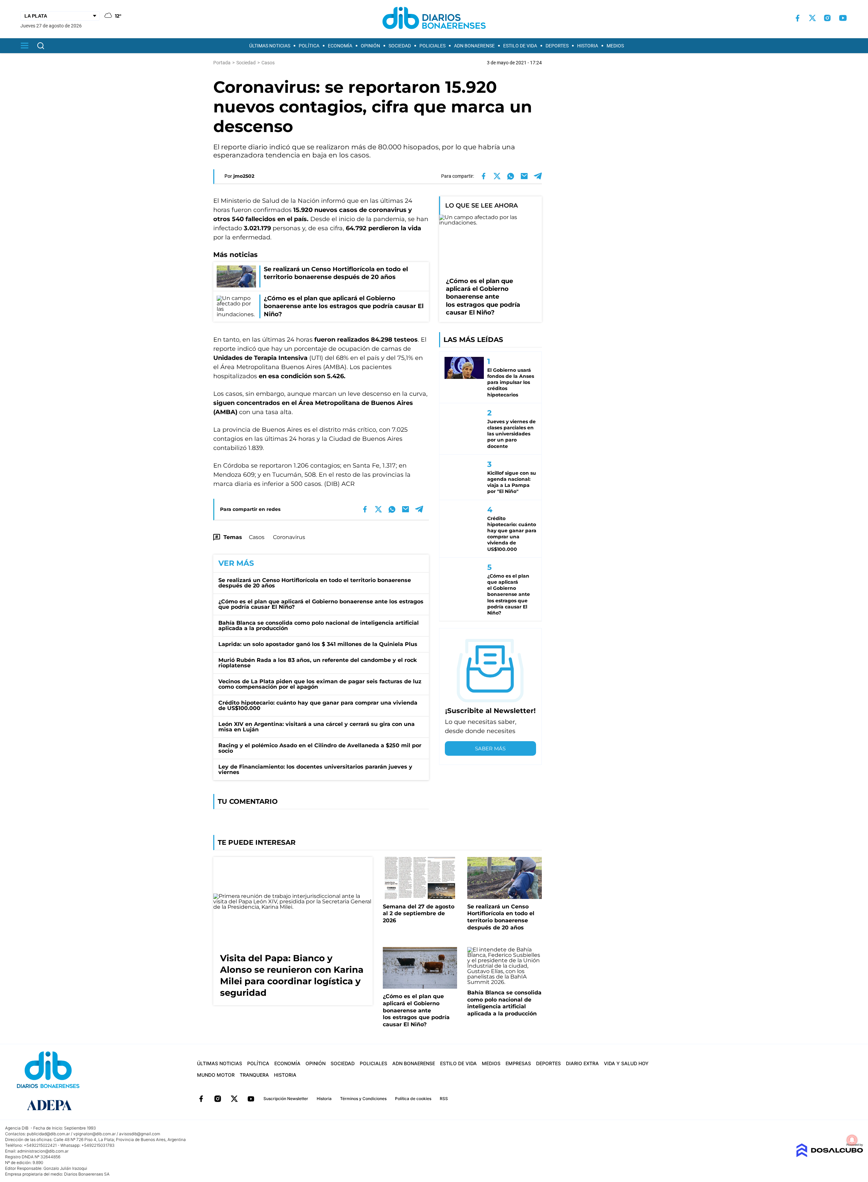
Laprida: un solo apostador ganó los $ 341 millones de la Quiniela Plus (317, 644)
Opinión (370, 45)
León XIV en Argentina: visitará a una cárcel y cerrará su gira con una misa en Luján (316, 727)
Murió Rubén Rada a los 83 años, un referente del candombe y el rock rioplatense (317, 663)
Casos (256, 537)
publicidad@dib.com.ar (48, 1133)
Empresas (518, 1063)
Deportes (557, 45)
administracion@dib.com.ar (42, 1151)
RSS (444, 1098)
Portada (222, 62)
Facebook (201, 1099)
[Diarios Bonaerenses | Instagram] (827, 18)
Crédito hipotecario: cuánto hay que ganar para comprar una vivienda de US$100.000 (317, 705)
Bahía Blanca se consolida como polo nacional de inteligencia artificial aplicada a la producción (318, 625)
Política (309, 45)
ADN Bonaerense (474, 45)
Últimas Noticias (269, 45)
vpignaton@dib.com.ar (94, 1133)
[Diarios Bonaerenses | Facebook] (797, 18)
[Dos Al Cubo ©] (829, 1155)
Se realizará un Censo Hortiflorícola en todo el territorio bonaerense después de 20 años (314, 583)
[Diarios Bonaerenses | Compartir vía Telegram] (538, 176)
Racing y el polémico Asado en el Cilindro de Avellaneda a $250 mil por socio (319, 748)
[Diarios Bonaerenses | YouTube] (843, 18)
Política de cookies (413, 1098)
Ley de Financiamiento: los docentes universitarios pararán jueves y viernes (315, 769)
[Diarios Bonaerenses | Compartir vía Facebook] (483, 176)
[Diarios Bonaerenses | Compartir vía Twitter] (497, 176)
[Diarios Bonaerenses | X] (812, 18)
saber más (490, 748)
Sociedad (400, 45)
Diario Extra (582, 1063)
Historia (587, 45)
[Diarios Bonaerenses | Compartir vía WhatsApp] (511, 176)
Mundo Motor (216, 1075)
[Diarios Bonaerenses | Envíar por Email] (524, 176)
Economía (340, 45)
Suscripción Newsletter (285, 1098)
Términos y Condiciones (363, 1098)
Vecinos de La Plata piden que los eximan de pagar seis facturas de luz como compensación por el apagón (319, 684)
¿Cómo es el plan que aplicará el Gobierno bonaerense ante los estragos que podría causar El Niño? (320, 604)
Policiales (432, 45)
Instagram (218, 1099)
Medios (615, 45)
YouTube (251, 1099)
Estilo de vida (520, 45)
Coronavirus (289, 537)
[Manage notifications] (852, 1140)
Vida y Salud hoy (626, 1063)
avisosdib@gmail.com (139, 1133)
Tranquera (254, 1075)
